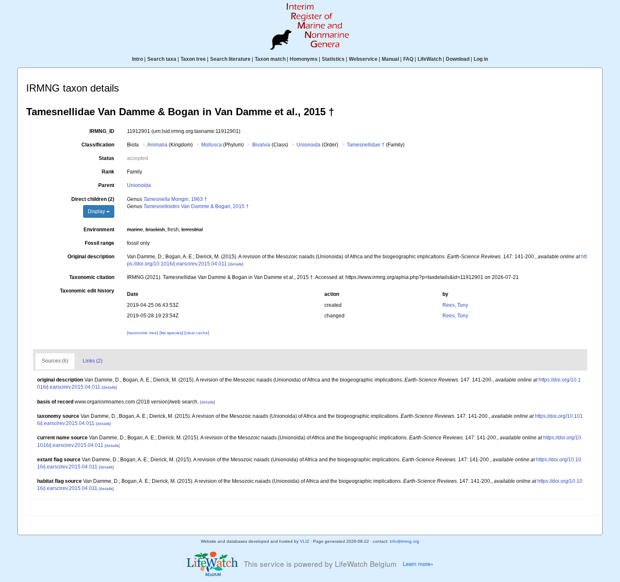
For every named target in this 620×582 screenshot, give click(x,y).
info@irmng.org (404, 541)
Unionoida (309, 145)
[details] (235, 264)
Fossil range (99, 243)
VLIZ (304, 541)
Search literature (230, 59)
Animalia (157, 145)
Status (106, 158)
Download (457, 59)
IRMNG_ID (101, 131)
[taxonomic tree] (143, 332)
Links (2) (92, 361)
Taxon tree (193, 59)
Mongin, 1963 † (175, 199)
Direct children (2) (92, 199)
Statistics (333, 59)
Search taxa (161, 59)
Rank (108, 172)
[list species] (171, 332)
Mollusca (211, 145)
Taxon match (270, 59)
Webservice (363, 59)
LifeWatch (430, 59)
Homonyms (304, 59)
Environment (99, 230)
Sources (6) (55, 361)
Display (97, 211)
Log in (481, 59)
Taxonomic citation (91, 277)
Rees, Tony (455, 305)
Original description (90, 257)
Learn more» (418, 564)
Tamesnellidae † (366, 145)
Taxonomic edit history (87, 291)
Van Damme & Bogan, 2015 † (196, 206)
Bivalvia (261, 145)
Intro (137, 59)
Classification (97, 145)
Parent (106, 185)
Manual (390, 59)
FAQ (408, 59)
